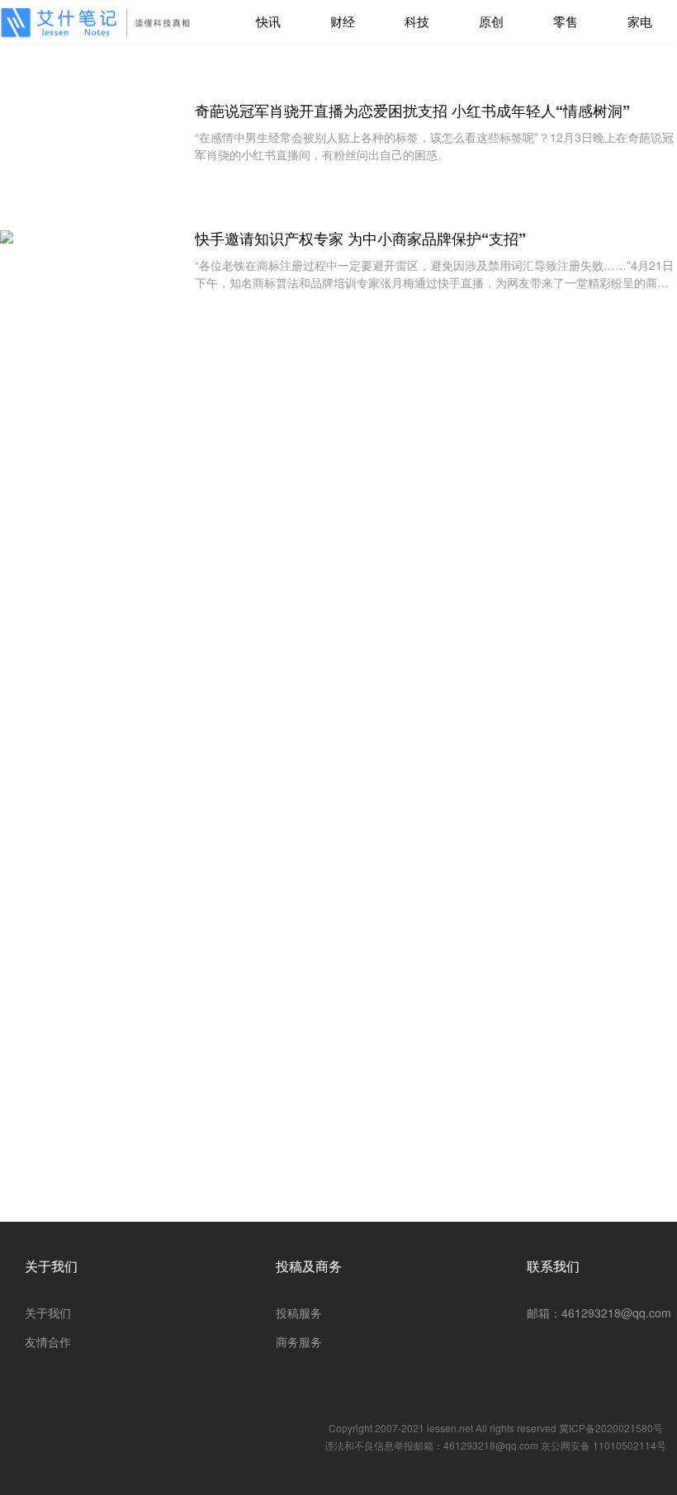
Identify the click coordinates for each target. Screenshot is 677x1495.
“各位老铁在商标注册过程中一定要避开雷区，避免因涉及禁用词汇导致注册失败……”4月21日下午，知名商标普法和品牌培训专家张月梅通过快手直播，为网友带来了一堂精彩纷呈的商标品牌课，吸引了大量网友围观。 (434, 274)
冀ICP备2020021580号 (611, 1428)
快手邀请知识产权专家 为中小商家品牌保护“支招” (360, 238)
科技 (417, 21)
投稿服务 (299, 1312)
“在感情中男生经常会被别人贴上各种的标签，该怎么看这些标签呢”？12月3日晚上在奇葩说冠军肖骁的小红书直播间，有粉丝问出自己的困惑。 (434, 146)
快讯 (268, 21)
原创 (491, 21)
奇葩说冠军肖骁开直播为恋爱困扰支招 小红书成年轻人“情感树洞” (412, 111)
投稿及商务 (309, 1265)
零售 (565, 21)
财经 (342, 21)
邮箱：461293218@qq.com (599, 1312)
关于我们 (51, 1265)
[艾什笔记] (99, 21)
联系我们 (553, 1265)
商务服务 (299, 1341)
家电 (639, 21)
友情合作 (48, 1341)
